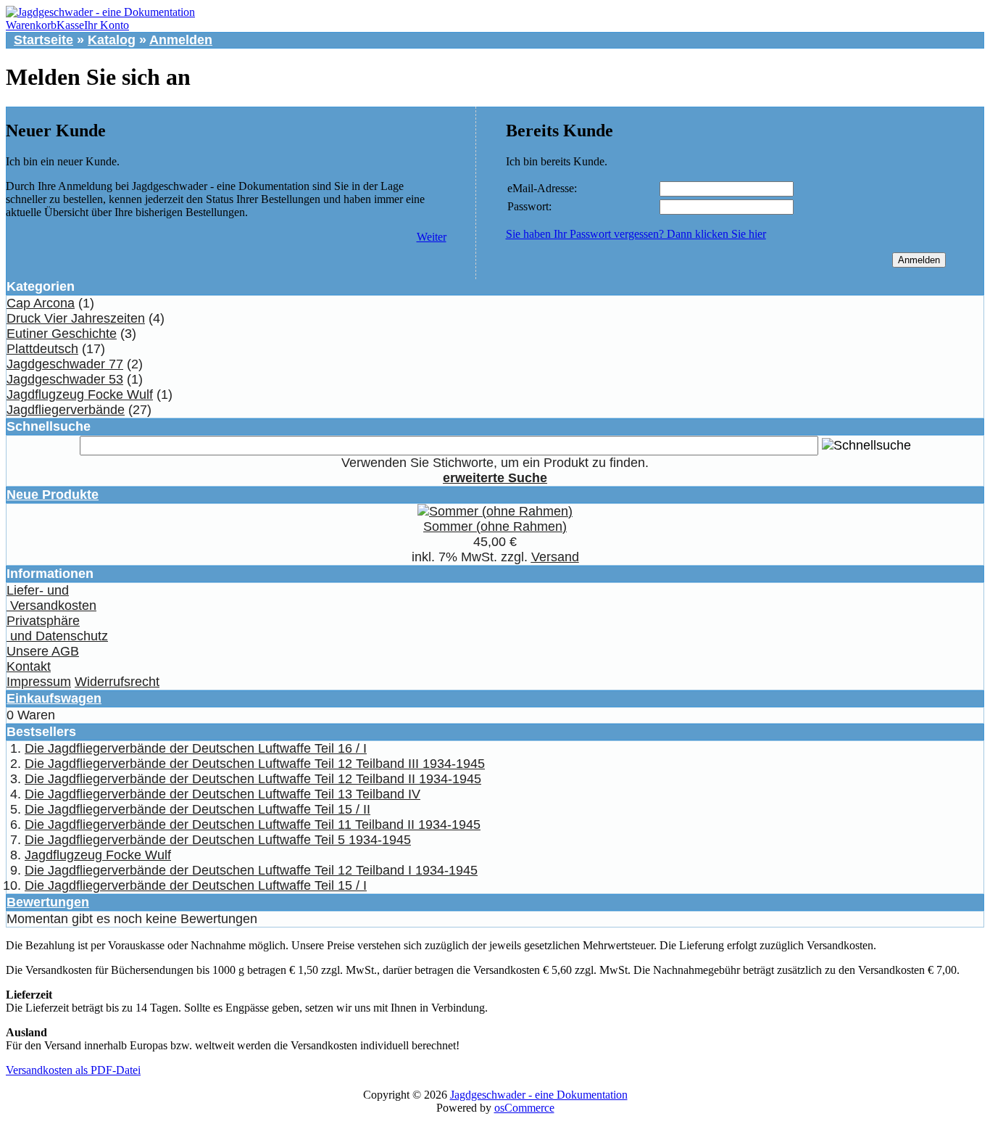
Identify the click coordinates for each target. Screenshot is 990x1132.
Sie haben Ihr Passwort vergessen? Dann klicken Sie (636, 234)
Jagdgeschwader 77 (65, 364)
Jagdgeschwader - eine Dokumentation (539, 1094)
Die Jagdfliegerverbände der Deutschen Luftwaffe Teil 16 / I (196, 748)
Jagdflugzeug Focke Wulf (80, 394)
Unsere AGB (43, 651)
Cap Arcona (41, 303)
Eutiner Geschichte (62, 333)
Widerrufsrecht (117, 681)
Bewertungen (48, 902)
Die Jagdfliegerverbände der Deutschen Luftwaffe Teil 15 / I (196, 885)
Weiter (431, 237)
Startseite (43, 40)
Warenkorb (31, 25)
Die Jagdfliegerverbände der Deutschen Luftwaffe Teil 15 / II (197, 809)
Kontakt (29, 666)
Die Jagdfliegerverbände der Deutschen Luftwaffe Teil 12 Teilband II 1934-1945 (253, 779)
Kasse (70, 25)
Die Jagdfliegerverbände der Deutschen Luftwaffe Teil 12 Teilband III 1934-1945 (255, 763)
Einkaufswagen (54, 698)
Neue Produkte (53, 494)
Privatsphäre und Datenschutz (57, 628)
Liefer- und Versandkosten (51, 598)
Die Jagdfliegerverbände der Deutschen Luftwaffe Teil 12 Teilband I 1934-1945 (251, 870)
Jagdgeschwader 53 (65, 379)
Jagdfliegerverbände (66, 409)
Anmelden (180, 40)
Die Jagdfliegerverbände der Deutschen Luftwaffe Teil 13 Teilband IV (222, 794)
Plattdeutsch (42, 349)
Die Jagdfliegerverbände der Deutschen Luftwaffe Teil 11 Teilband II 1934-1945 (253, 824)
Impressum (39, 681)
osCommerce (524, 1108)
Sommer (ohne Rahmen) (495, 526)
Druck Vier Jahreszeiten (76, 318)
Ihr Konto (106, 25)
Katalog (112, 40)
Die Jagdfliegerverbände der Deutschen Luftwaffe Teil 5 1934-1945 (218, 840)
